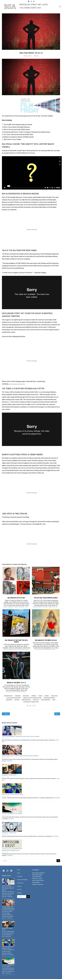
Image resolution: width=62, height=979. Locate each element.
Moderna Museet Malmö (49, 697)
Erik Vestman (26, 695)
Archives (19, 889)
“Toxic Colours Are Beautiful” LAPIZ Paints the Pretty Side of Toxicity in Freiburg (20, 736)
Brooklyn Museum (8, 695)
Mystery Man (9, 699)
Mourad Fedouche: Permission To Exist (10, 850)
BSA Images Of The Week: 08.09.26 (9, 832)
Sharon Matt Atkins (45, 699)
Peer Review (20, 883)
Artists (37, 56)
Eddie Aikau (18, 695)
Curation (19, 886)
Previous (6, 713)
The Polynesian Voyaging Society (30, 701)
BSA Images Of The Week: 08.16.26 (9, 775)
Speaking (19, 892)
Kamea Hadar (54, 695)
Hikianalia (33, 695)
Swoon (54, 699)
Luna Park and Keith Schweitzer (14, 697)
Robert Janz (36, 699)
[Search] (58, 860)
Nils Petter (17, 699)
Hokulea (40, 695)
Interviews (19, 876)
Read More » (9, 760)
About (18, 873)
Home (18, 869)
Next (56, 713)
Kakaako (47, 695)
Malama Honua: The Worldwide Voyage (32, 697)
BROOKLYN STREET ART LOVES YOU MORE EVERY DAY (34, 6)
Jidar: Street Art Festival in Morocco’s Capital (12, 794)
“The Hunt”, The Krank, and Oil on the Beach (12, 813)
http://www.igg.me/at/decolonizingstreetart (17, 384)
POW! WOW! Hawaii (26, 699)
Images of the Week (22, 879)
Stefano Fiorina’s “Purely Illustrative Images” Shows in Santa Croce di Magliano (20, 755)
